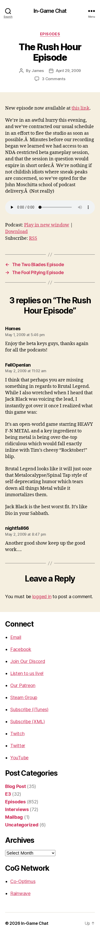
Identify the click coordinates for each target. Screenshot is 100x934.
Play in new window (46, 225)
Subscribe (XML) (27, 721)
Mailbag (14, 817)
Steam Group (23, 697)
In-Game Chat (50, 11)
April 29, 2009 (68, 70)
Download (16, 232)
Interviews (16, 809)
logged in (42, 596)
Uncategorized (21, 824)
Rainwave (20, 893)
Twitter (17, 745)
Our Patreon (22, 685)
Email (15, 637)
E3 (8, 794)
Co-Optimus (22, 881)
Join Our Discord (27, 661)
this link (80, 108)
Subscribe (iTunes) (29, 709)
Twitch (17, 733)
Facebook (20, 649)
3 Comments (53, 78)
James (38, 70)
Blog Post (15, 786)
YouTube (19, 757)
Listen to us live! (27, 673)
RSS (33, 238)
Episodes (50, 34)
